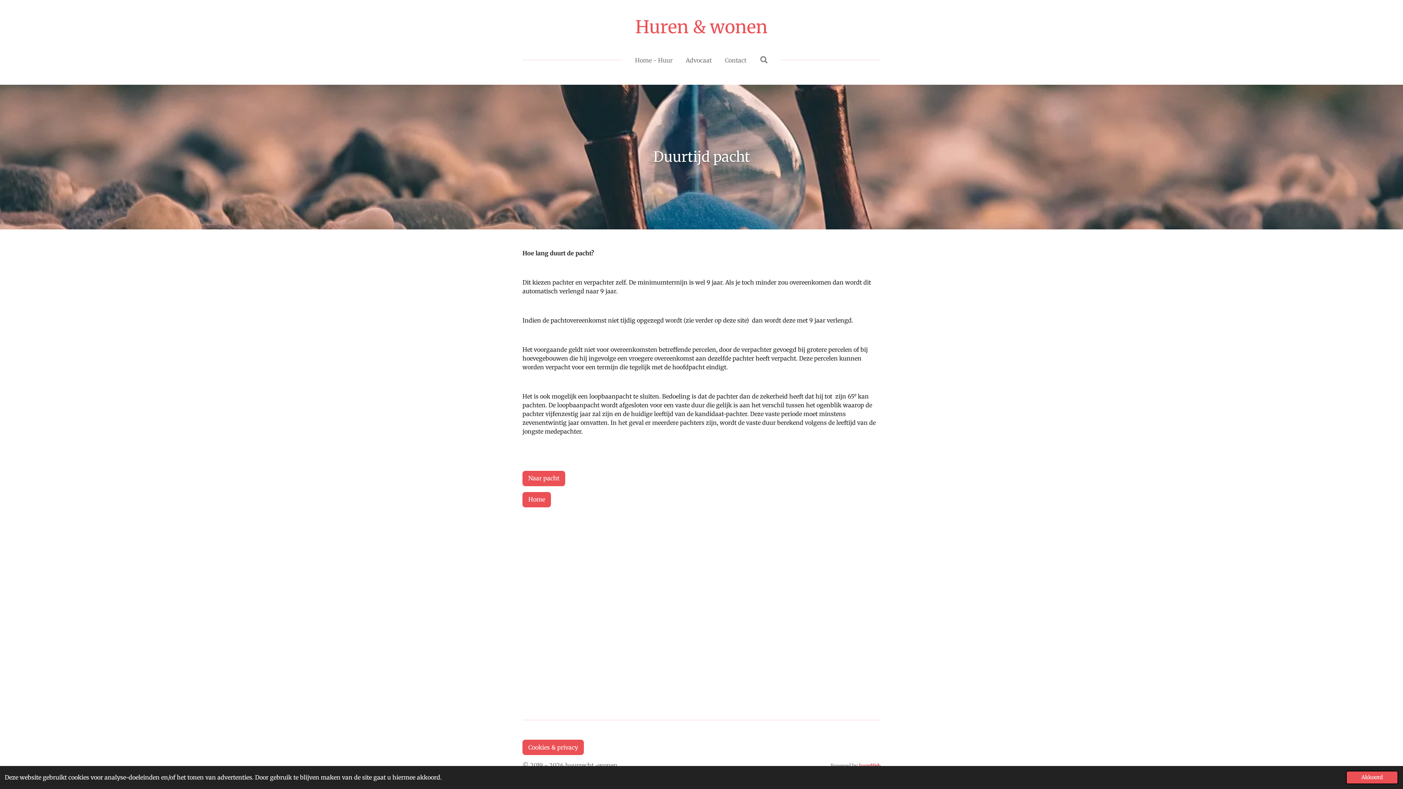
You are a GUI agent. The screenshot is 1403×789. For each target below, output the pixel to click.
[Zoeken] (763, 59)
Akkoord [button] (1372, 777)
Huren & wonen (701, 27)
